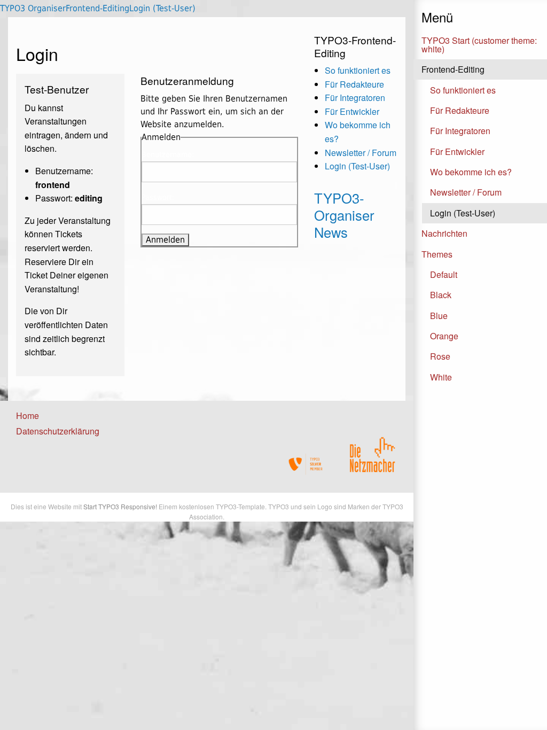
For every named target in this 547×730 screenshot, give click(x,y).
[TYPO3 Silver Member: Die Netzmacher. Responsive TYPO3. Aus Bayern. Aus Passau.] (306, 464)
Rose (440, 356)
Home (27, 415)
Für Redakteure (459, 110)
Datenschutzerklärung (57, 431)
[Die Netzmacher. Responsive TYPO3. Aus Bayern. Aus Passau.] (372, 451)
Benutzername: (168, 154)
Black (440, 295)
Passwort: (158, 197)
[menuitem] (52, 416)
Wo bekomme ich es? (471, 172)
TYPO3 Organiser (33, 8)
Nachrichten (444, 233)
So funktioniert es (463, 90)
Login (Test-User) (462, 213)
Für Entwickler (457, 151)
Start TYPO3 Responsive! (120, 506)
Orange (444, 336)
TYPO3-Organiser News (344, 215)
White (441, 377)
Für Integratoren (460, 131)
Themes (436, 254)
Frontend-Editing (453, 69)
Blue (439, 315)
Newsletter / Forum (466, 192)
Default (443, 274)
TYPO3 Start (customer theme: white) (479, 44)
